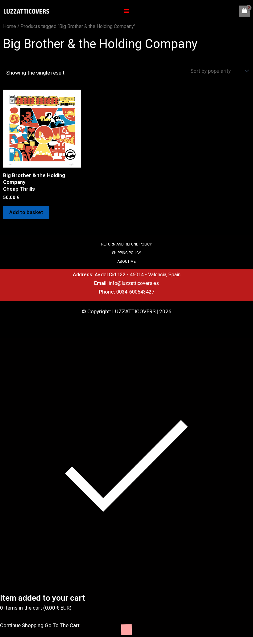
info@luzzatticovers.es (134, 283)
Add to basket (26, 212)
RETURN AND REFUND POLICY (126, 244)
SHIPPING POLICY (126, 253)
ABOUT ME (126, 261)
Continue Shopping (22, 625)
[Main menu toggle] (126, 11)
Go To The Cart (62, 625)
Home (9, 26)
